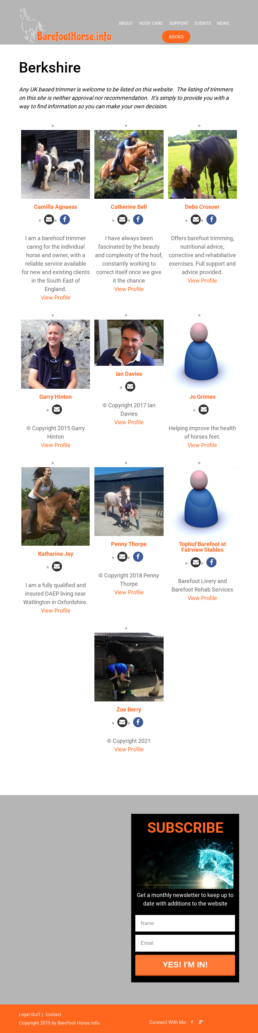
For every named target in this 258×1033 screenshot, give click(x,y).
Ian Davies (129, 373)
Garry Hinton (55, 396)
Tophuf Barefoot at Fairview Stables (202, 547)
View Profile (55, 297)
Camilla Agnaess (55, 206)
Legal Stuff (29, 1014)
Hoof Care (151, 23)
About (126, 23)
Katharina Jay (55, 553)
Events (203, 23)
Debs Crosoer (202, 206)
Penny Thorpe (129, 544)
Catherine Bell (129, 206)
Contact (53, 1014)
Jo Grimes (202, 396)
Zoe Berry (128, 709)
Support (178, 23)
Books (176, 36)
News (223, 23)
